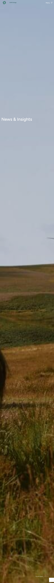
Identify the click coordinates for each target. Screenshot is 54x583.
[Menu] (52, 3)
